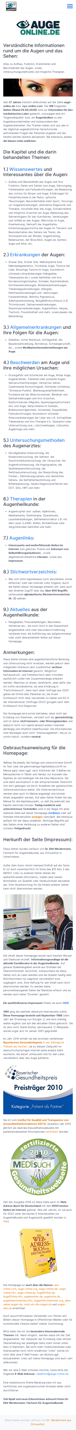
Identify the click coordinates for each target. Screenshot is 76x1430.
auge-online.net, (49, 1288)
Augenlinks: (21, 538)
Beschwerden (25, 362)
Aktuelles (20, 609)
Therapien (21, 498)
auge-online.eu (26, 1292)
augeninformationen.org (48, 1300)
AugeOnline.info (12, 1296)
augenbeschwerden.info (17, 1300)
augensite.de (52, 1296)
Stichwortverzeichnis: (33, 571)
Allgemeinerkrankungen (36, 327)
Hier (5, 1221)
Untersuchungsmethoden (37, 440)
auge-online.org (27, 1288)
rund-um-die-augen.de (37, 1304)
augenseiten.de (33, 1296)
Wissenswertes (26, 169)
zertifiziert (52, 1131)
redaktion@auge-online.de (52, 1373)
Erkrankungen (25, 254)
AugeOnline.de (46, 1292)
